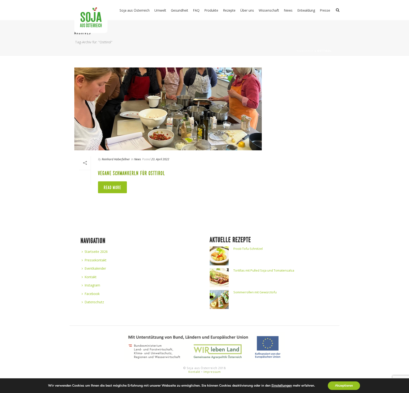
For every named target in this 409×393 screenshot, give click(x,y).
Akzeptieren (344, 385)
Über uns (247, 10)
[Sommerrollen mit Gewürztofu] (219, 299)
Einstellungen (281, 386)
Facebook (92, 293)
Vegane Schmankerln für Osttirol (131, 173)
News (288, 10)
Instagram (92, 285)
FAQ (196, 10)
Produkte (211, 10)
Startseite (305, 51)
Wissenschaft (269, 10)
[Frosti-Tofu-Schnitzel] (219, 255)
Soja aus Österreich (135, 10)
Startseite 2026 (96, 251)
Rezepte (229, 10)
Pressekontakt (95, 260)
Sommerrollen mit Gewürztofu (255, 292)
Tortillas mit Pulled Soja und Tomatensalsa (263, 270)
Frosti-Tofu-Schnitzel (248, 248)
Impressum (212, 372)
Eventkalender (95, 268)
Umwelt (160, 10)
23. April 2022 (160, 159)
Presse (325, 10)
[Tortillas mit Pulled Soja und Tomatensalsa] (219, 277)
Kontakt (90, 277)
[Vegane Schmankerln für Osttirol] (168, 108)
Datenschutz (94, 302)
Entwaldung (306, 10)
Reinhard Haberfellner (116, 159)
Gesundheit (179, 10)
